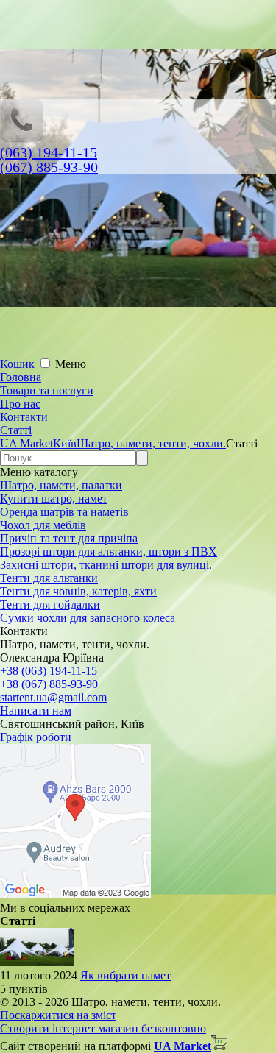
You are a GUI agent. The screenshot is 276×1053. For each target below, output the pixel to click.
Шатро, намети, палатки (61, 485)
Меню (70, 364)
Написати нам (35, 710)
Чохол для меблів (43, 525)
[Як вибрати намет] (37, 962)
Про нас (20, 403)
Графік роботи (35, 737)
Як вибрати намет (125, 975)
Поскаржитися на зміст (58, 1015)
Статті (16, 430)
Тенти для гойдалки (50, 604)
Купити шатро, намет (53, 498)
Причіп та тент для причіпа (69, 538)
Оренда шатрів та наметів (64, 512)
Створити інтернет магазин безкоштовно (103, 1028)
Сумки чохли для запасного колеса (87, 617)
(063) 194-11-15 (48, 152)
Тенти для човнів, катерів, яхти (78, 591)
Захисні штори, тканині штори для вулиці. (106, 565)
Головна (20, 377)
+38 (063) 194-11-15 (48, 670)
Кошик (19, 364)
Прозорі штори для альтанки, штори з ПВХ (108, 551)
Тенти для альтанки (49, 578)
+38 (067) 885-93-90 (49, 684)
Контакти (24, 417)
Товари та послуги (46, 390)
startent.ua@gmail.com (53, 697)
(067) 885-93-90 (49, 167)
